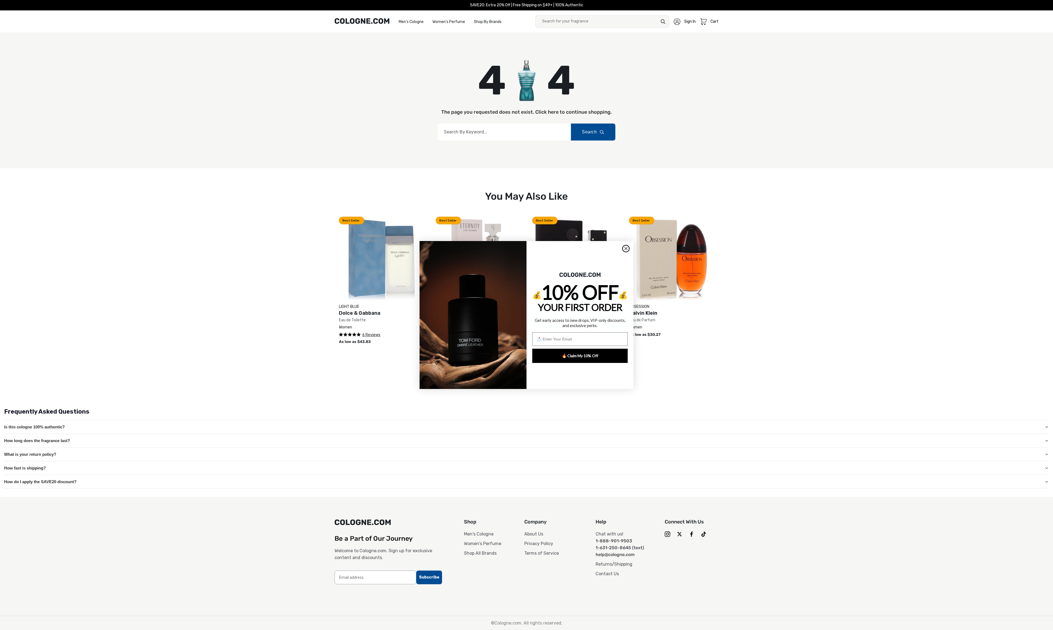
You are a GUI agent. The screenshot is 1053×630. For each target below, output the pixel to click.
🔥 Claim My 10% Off (580, 355)
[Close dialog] (625, 248)
